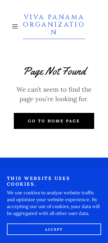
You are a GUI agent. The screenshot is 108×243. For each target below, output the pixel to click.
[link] (54, 26)
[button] (16, 26)
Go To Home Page (54, 121)
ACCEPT (54, 229)
